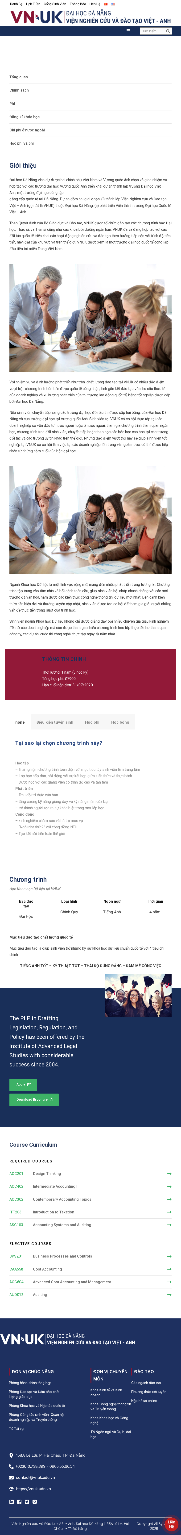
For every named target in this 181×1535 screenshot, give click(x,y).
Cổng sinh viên (55, 4)
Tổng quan (18, 77)
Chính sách (19, 90)
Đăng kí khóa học (24, 117)
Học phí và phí (21, 143)
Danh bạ (16, 4)
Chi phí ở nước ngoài (27, 130)
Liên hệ (95, 4)
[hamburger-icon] (128, 31)
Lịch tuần (33, 4)
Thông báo (78, 4)
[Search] (168, 31)
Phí (12, 103)
